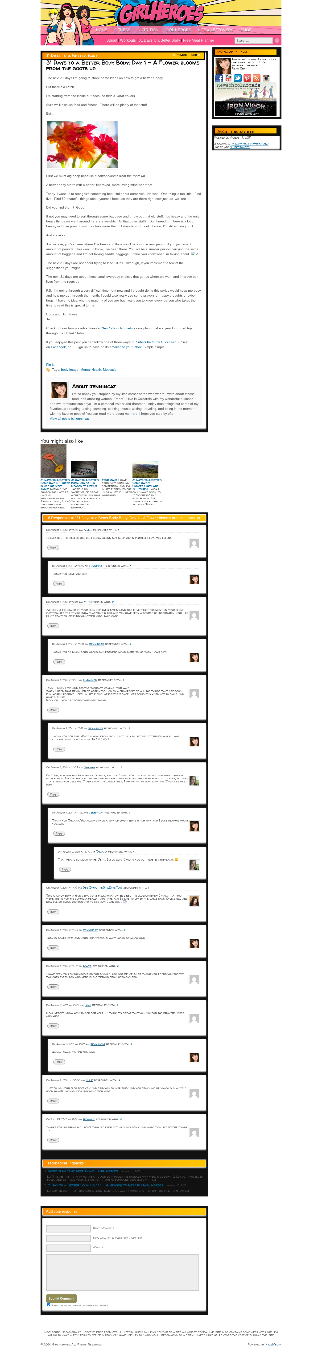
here (134, 413)
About (112, 40)
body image (69, 369)
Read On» (238, 68)
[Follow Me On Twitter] (239, 81)
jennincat (96, 566)
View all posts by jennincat (71, 418)
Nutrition (148, 30)
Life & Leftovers (216, 30)
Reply (53, 547)
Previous (181, 55)
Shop (246, 30)
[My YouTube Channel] (229, 81)
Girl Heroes (178, 30)
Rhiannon (90, 680)
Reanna (89, 1119)
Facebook (58, 347)
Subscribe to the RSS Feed (156, 342)
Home (101, 30)
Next (194, 55)
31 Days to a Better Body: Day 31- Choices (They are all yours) (146, 484)
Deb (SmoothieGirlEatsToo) (102, 887)
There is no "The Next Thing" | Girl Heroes (82, 1170)
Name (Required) (103, 1227)
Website (98, 1247)
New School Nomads (117, 328)
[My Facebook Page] (220, 81)
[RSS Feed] (257, 81)
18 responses (240, 147)
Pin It (50, 364)
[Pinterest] (248, 81)
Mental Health (90, 369)
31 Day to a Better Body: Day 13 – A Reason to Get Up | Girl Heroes (105, 1185)
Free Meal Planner (198, 40)
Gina (88, 1005)
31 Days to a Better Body (159, 40)
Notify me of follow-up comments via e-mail (79, 1305)
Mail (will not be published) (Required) (117, 1237)
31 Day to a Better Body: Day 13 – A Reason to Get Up (85, 483)
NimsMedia (273, 1344)
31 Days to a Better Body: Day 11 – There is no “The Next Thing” (55, 484)
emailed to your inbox (126, 347)
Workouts (128, 40)
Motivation (110, 369)
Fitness (122, 30)
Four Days (109, 480)
